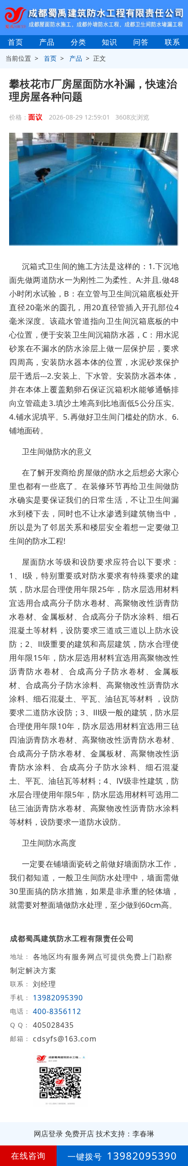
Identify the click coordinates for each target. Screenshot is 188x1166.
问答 (141, 42)
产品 (47, 42)
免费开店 (79, 1134)
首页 (15, 42)
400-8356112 (58, 1011)
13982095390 (58, 998)
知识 (109, 42)
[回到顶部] (176, 1131)
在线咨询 (28, 1155)
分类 (78, 42)
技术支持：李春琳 (125, 1134)
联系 (172, 42)
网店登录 (48, 1134)
